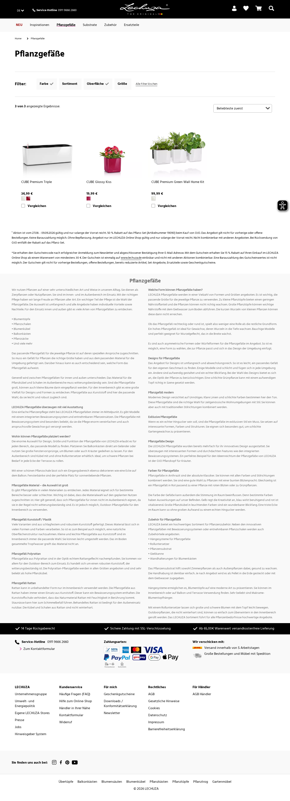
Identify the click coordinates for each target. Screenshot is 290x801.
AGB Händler (202, 694)
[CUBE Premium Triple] (47, 148)
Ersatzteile (131, 25)
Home (18, 39)
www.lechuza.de (131, 257)
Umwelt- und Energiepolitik (25, 704)
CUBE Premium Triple (36, 182)
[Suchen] (271, 10)
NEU (19, 25)
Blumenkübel (135, 782)
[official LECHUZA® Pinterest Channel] (67, 762)
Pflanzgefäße (66, 25)
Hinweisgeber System (30, 734)
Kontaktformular (71, 715)
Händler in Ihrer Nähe (74, 708)
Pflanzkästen (159, 782)
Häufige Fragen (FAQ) (74, 694)
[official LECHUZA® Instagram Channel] (54, 762)
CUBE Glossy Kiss (98, 182)
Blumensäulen (111, 782)
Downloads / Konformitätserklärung (120, 704)
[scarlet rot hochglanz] (28, 198)
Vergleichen (37, 206)
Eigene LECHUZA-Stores (32, 713)
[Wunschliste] (246, 8)
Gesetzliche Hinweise (163, 701)
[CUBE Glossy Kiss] (112, 148)
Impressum (156, 722)
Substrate (90, 25)
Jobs (18, 727)
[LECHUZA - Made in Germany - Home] (145, 9)
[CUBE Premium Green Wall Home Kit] (177, 148)
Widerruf (65, 722)
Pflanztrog (200, 782)
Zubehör (110, 25)
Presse (19, 720)
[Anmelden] (234, 10)
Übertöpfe (66, 782)
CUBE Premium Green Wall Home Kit (177, 182)
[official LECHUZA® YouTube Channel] (75, 762)
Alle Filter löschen (146, 84)
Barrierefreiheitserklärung (166, 729)
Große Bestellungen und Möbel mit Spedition (237, 654)
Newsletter (112, 713)
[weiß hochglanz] (23, 198)
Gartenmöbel (221, 782)
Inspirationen (39, 25)
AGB (151, 694)
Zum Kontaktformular (39, 649)
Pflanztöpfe (180, 782)
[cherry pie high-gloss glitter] (88, 198)
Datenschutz (157, 715)
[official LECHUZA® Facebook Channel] (61, 762)
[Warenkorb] (258, 10)
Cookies (154, 708)
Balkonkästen (87, 782)
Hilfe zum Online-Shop (75, 701)
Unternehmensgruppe (31, 694)
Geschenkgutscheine (119, 694)
